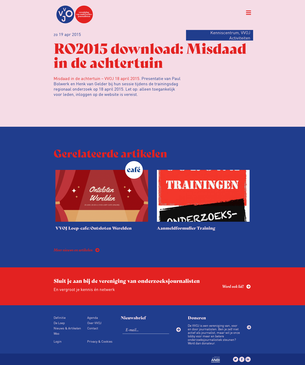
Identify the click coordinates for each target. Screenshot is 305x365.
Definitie (60, 317)
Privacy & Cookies (99, 341)
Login (58, 341)
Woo (56, 333)
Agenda (92, 317)
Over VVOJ (94, 323)
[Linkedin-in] (248, 359)
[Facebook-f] (241, 359)
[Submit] (178, 329)
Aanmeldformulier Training (186, 228)
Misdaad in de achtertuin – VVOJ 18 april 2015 (96, 78)
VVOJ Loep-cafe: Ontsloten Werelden (93, 228)
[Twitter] (235, 359)
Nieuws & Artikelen (67, 328)
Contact (92, 328)
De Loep (59, 323)
